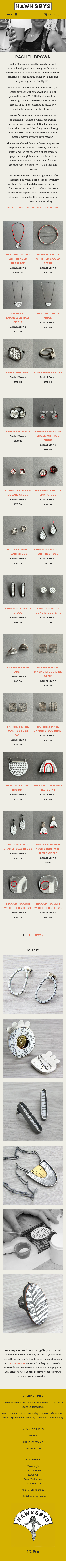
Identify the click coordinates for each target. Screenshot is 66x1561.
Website (12, 207)
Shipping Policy (33, 1442)
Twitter (24, 207)
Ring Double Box (18, 431)
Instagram (52, 207)
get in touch (17, 1363)
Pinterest (37, 207)
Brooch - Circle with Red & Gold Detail (48, 259)
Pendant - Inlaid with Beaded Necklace (18, 259)
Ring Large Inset (18, 372)
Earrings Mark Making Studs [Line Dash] (48, 672)
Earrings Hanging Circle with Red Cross (48, 436)
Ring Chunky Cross (48, 372)
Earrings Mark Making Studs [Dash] (18, 731)
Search (32, 1435)
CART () (53, 14)
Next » (39, 935)
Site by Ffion (33, 1448)
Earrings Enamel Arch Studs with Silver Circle (47, 849)
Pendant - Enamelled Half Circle (18, 318)
